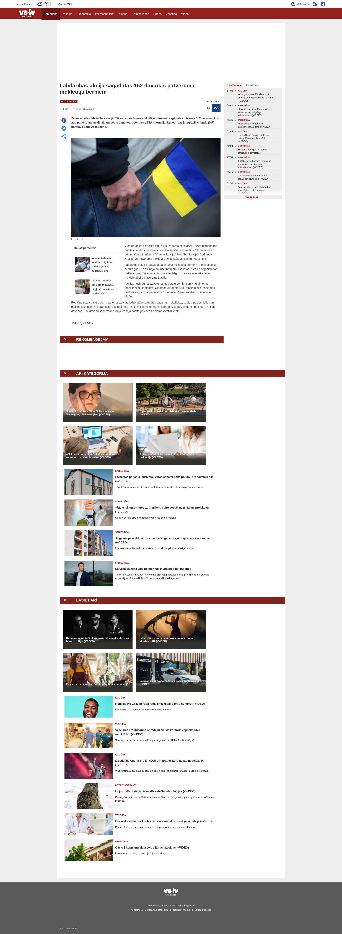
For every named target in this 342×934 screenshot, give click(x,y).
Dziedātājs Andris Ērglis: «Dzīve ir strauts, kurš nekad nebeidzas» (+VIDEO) (159, 762)
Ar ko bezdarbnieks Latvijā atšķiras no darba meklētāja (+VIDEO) (167, 456)
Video (185, 13)
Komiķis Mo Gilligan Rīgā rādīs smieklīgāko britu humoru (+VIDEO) (160, 703)
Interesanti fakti (104, 13)
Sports (157, 13)
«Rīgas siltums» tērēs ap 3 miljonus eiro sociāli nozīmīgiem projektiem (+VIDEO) (162, 509)
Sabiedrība (51, 13)
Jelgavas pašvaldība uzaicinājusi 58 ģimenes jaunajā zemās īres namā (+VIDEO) (162, 540)
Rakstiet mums (181, 909)
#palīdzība (86, 323)
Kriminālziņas (140, 13)
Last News (234, 85)
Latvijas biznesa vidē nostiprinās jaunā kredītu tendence (153, 568)
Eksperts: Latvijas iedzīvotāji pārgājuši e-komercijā (97, 684)
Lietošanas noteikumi (156, 909)
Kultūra (123, 13)
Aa (208, 107)
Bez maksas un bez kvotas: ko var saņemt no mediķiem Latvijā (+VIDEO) (164, 821)
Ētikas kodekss (203, 909)
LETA (65, 109)
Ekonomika (84, 13)
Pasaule (67, 13)
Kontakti (135, 909)
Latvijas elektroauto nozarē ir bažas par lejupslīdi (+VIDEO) (170, 682)
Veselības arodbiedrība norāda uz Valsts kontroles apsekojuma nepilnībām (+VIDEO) (157, 732)
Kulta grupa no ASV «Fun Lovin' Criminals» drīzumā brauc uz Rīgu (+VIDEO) (97, 640)
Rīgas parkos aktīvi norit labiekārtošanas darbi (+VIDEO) (168, 413)
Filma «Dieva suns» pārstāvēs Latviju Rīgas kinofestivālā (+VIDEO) (166, 640)
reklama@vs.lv (186, 905)
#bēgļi (75, 323)
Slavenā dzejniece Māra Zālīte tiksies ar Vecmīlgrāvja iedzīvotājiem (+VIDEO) (90, 413)
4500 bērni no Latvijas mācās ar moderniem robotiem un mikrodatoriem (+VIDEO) (92, 456)
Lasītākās (252, 85)
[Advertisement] (171, 56)
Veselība (171, 13)
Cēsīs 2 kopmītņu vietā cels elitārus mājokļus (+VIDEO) (152, 847)
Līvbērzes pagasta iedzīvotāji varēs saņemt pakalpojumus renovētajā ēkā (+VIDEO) (164, 479)
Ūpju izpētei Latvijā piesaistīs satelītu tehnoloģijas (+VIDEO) (155, 791)
